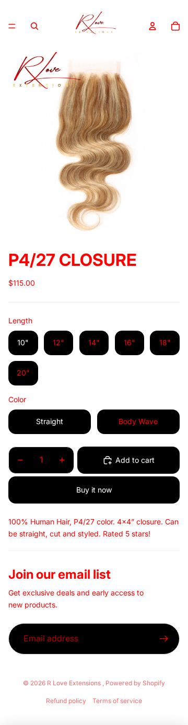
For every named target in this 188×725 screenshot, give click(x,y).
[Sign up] (164, 639)
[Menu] (12, 26)
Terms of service (117, 701)
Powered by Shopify (135, 683)
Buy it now (94, 489)
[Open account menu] (152, 26)
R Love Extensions (74, 683)
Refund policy (66, 701)
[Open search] (34, 26)
